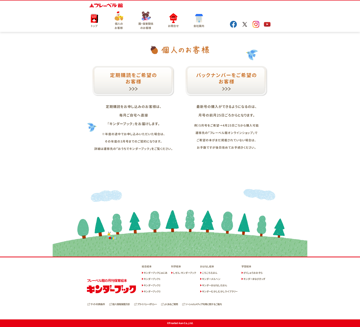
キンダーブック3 (152, 291)
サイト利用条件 (97, 304)
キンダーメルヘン (211, 279)
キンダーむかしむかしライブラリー (220, 291)
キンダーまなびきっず (254, 279)
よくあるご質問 (171, 304)
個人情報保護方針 (121, 304)
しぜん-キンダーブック (184, 273)
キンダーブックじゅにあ (155, 273)
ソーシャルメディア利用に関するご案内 (203, 304)
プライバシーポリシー (147, 304)
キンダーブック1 (152, 279)
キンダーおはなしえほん (214, 285)
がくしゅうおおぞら (253, 273)
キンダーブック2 (152, 285)
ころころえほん (209, 273)
